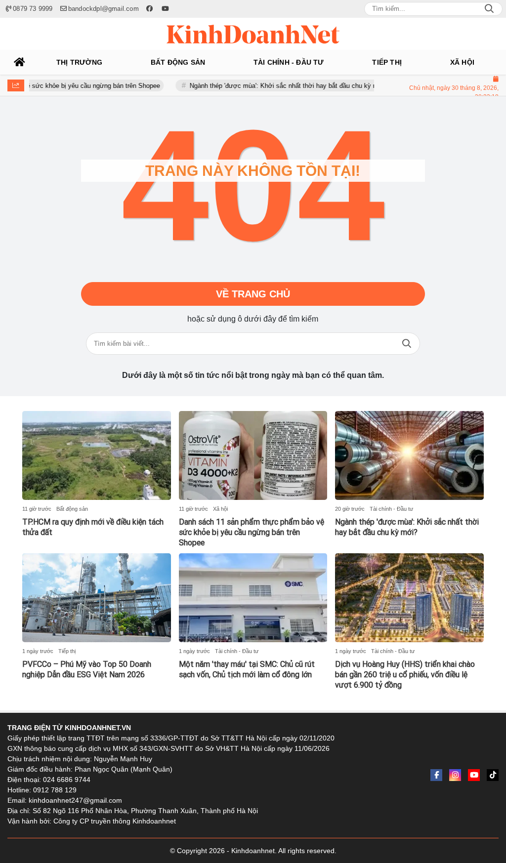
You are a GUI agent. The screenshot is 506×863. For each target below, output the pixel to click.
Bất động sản (72, 509)
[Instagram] (455, 775)
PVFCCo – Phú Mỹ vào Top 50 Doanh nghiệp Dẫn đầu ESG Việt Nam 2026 (86, 669)
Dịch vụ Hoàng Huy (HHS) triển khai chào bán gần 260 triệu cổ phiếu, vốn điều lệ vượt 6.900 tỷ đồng (405, 674)
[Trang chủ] (19, 62)
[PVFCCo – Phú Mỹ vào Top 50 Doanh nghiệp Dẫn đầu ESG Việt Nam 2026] (96, 597)
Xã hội (220, 509)
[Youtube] (474, 775)
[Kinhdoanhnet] (253, 34)
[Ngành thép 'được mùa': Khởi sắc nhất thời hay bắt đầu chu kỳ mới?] (409, 455)
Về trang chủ (253, 293)
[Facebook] (436, 775)
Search (489, 9)
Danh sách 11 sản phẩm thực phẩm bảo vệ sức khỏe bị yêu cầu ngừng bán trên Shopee (251, 532)
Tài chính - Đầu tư (391, 509)
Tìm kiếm (406, 343)
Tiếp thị (67, 651)
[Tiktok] (493, 775)
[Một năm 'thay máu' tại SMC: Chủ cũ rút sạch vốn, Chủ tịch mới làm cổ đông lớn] (253, 597)
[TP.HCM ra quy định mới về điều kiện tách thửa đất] (96, 455)
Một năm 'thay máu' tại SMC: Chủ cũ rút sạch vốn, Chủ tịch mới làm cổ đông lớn (247, 669)
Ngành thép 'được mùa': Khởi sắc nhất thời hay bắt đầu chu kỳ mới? (271, 85)
